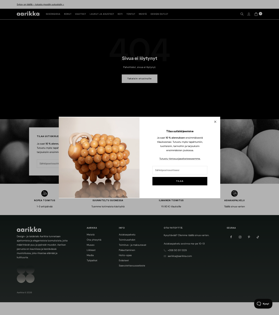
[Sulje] (215, 122)
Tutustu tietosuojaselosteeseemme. (180, 158)
